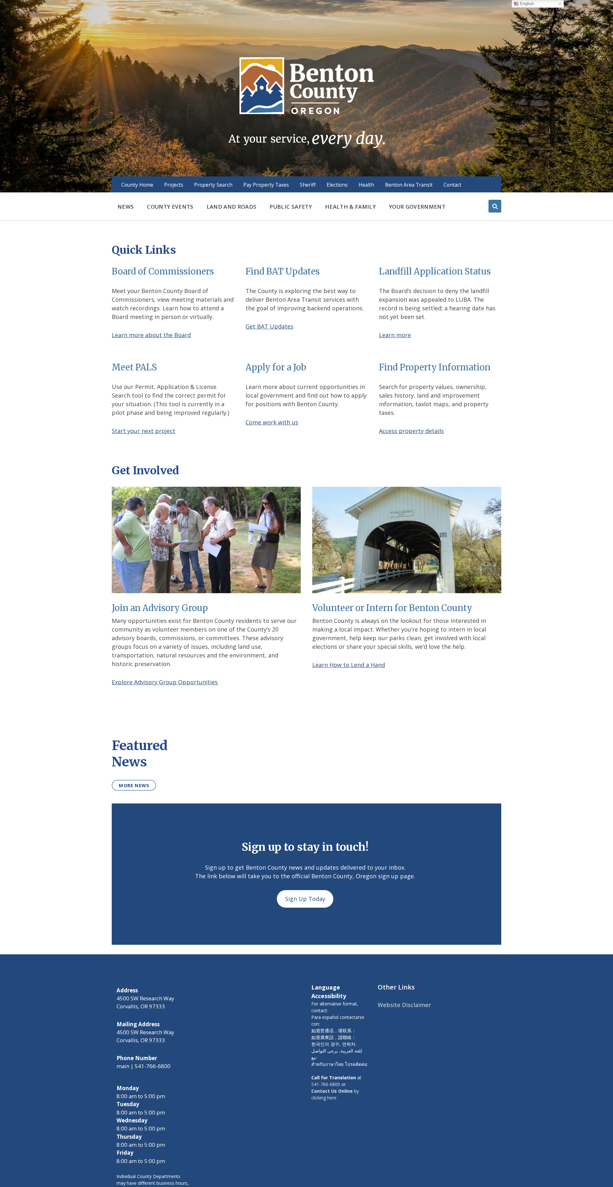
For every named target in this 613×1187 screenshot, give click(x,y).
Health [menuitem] (366, 184)
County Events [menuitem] (170, 206)
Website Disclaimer (404, 1005)
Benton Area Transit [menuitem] (409, 184)
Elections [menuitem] (337, 184)
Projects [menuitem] (173, 184)
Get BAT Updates (269, 326)
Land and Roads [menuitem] (232, 206)
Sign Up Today (305, 899)
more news (134, 785)
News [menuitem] (125, 206)
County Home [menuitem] (137, 184)
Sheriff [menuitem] (308, 184)
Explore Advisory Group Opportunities (165, 682)
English (526, 3)
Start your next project (143, 431)
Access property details (411, 431)
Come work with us (272, 422)
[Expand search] (494, 206)
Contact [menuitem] (452, 184)
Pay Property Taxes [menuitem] (266, 184)
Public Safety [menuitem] (290, 206)
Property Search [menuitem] (213, 184)
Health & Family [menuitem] (350, 206)
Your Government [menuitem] (417, 206)
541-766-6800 (325, 1084)
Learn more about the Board (151, 335)
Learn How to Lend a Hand (348, 665)
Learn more (395, 335)
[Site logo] (306, 102)
